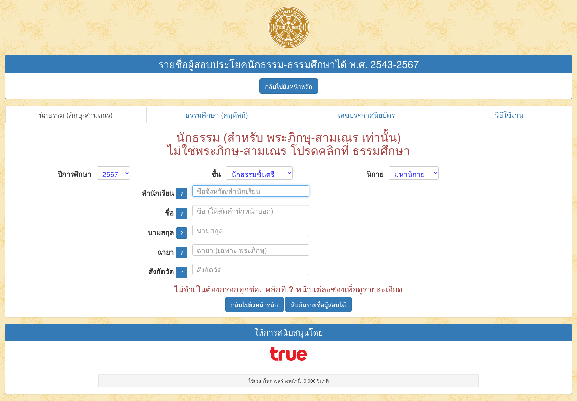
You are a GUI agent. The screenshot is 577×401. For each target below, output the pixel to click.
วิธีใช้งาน (509, 115)
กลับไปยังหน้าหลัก (288, 86)
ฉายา (170, 252)
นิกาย (375, 174)
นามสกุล (165, 232)
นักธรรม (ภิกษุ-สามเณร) (76, 115)
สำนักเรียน (162, 193)
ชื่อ (174, 212)
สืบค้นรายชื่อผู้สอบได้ (318, 304)
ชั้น (216, 174)
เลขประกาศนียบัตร (366, 115)
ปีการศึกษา (74, 174)
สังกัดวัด (166, 271)
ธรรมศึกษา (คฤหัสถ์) (216, 115)
